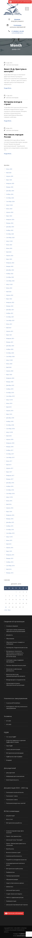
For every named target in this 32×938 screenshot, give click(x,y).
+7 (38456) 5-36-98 (17, 31)
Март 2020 (9, 374)
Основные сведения (12, 626)
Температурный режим (12, 876)
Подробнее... (8, 88)
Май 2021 (8, 327)
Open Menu (27, 8)
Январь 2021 (9, 342)
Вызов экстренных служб (13, 852)
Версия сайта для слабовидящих (21, 1)
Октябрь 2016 (10, 490)
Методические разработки (14, 823)
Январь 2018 (9, 446)
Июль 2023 (9, 245)
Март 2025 (9, 180)
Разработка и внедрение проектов (16, 859)
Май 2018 (8, 436)
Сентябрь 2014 (10, 565)
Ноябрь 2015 (9, 526)
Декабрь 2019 (10, 385)
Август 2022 (9, 284)
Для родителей (10, 772)
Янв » (9, 610)
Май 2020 (8, 367)
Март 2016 (9, 511)
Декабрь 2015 (10, 522)
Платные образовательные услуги (16, 665)
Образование (10, 638)
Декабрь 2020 (10, 345)
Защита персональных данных (15, 883)
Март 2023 (9, 259)
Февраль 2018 (10, 443)
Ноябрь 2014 (9, 562)
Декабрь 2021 (10, 309)
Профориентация (11, 901)
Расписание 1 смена (12, 796)
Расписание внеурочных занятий (15, 803)
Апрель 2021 (9, 331)
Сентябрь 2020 (10, 356)
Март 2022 (9, 299)
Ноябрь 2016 (9, 486)
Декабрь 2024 (10, 190)
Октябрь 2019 (10, 392)
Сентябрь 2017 (10, 457)
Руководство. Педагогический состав (16, 647)
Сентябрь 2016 (10, 493)
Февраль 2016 (10, 515)
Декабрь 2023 (10, 226)
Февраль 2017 (10, 475)
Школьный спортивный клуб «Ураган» (17, 904)
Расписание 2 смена (12, 799)
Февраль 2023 (10, 263)
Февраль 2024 (10, 219)
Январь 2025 (9, 187)
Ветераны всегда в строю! (13, 103)
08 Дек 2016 (9, 128)
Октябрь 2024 (10, 198)
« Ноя (5, 610)
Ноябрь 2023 (9, 230)
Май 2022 (8, 291)
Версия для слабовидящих (15, 913)
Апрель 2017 (9, 468)
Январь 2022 (9, 306)
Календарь (17, 25)
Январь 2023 (9, 266)
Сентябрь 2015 (10, 533)
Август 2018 (9, 432)
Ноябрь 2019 (9, 389)
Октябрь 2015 (10, 529)
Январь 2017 (9, 479)
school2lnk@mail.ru (17, 33)
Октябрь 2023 (10, 234)
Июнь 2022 (9, 288)
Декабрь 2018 (10, 418)
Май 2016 (8, 504)
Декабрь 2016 (10, 482)
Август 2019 (9, 400)
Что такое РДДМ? (11, 737)
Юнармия (9, 760)
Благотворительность (12, 780)
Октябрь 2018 (10, 425)
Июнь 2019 (9, 403)
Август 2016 (9, 497)
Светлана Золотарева (12, 65)
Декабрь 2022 (10, 270)
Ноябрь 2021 (9, 313)
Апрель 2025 (9, 176)
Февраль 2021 (10, 338)
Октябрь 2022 (10, 277)
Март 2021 (9, 335)
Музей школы (10, 849)
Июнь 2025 (9, 169)
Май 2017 (8, 464)
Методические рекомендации (14, 753)
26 (5, 607)
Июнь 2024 (9, 208)
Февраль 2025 (10, 183)
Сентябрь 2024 (10, 201)
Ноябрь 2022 (9, 273)
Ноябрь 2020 (9, 349)
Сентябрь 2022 (10, 281)
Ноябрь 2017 (9, 450)
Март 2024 (9, 216)
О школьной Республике (13, 703)
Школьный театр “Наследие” (14, 840)
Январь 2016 (9, 519)
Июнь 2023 (9, 248)
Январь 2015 (9, 558)
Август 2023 (9, 241)
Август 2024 (9, 205)
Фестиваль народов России (13, 135)
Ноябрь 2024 (9, 194)
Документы (9, 635)
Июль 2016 (9, 500)
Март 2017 (9, 472)
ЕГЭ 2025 (8, 721)
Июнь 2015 (9, 540)
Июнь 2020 (9, 363)
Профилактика (10, 872)
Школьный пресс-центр (13, 890)
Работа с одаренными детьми (14, 897)
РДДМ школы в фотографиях (14, 756)
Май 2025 (8, 172)
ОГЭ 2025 (8, 724)
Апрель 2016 (9, 508)
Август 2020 (9, 360)
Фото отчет (9, 819)
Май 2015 (8, 544)
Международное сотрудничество (15, 680)
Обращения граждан (12, 879)
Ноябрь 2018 (9, 421)
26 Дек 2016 (9, 63)
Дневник (17, 19)
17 (23, 599)
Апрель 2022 (9, 295)
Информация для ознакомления (15, 776)
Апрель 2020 (9, 371)
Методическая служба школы (14, 868)
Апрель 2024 (9, 212)
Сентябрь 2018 (10, 428)
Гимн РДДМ (9, 746)
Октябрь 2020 (10, 353)
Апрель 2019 (9, 410)
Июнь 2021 (9, 324)
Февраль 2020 (10, 378)
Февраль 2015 (10, 555)
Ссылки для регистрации (13, 749)
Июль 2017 (9, 461)
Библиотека (9, 886)
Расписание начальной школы (15, 792)
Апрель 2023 (9, 255)
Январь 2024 (9, 223)
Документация (10, 815)
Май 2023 (8, 252)
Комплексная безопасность (14, 856)
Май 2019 (8, 407)
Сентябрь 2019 (10, 396)
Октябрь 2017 (10, 454)
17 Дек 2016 (9, 95)
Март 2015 (9, 551)
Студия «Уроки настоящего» (14, 894)
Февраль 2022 (10, 302)
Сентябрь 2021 (10, 320)
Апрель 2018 (9, 439)
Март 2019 (9, 414)
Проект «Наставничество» (13, 836)
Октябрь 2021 (10, 317)
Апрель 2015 (9, 547)
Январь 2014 (9, 573)
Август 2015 (9, 537)
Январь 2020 (9, 382)
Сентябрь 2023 (10, 237)
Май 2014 (8, 569)
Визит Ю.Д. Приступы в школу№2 (15, 70)
